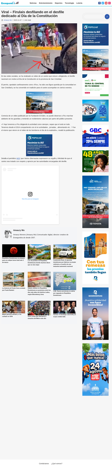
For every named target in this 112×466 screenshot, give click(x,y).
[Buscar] (107, 16)
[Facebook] (99, 3)
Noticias (33, 3)
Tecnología (69, 3)
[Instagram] (109, 3)
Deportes (58, 3)
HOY (18, 158)
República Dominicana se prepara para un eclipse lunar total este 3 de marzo (13, 260)
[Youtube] (106, 3)
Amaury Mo (8, 20)
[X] (103, 3)
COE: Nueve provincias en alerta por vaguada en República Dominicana (64, 293)
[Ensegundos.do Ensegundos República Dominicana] (10, 3)
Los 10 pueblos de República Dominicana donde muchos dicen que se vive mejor (39, 263)
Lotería (79, 3)
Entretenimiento (45, 3)
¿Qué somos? (56, 464)
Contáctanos (44, 464)
